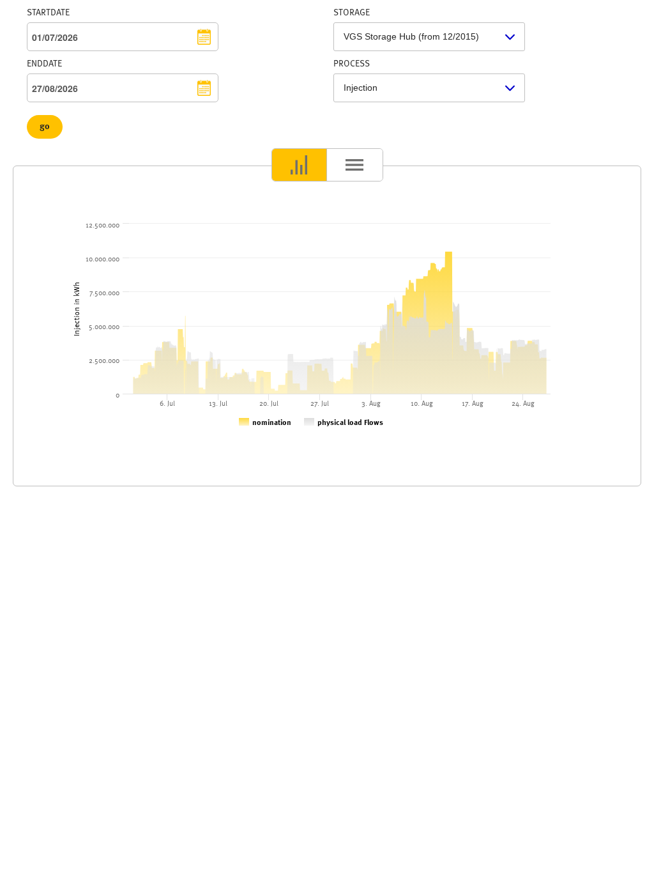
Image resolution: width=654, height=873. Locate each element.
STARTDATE (48, 12)
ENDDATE (44, 63)
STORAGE (351, 12)
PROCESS (351, 63)
